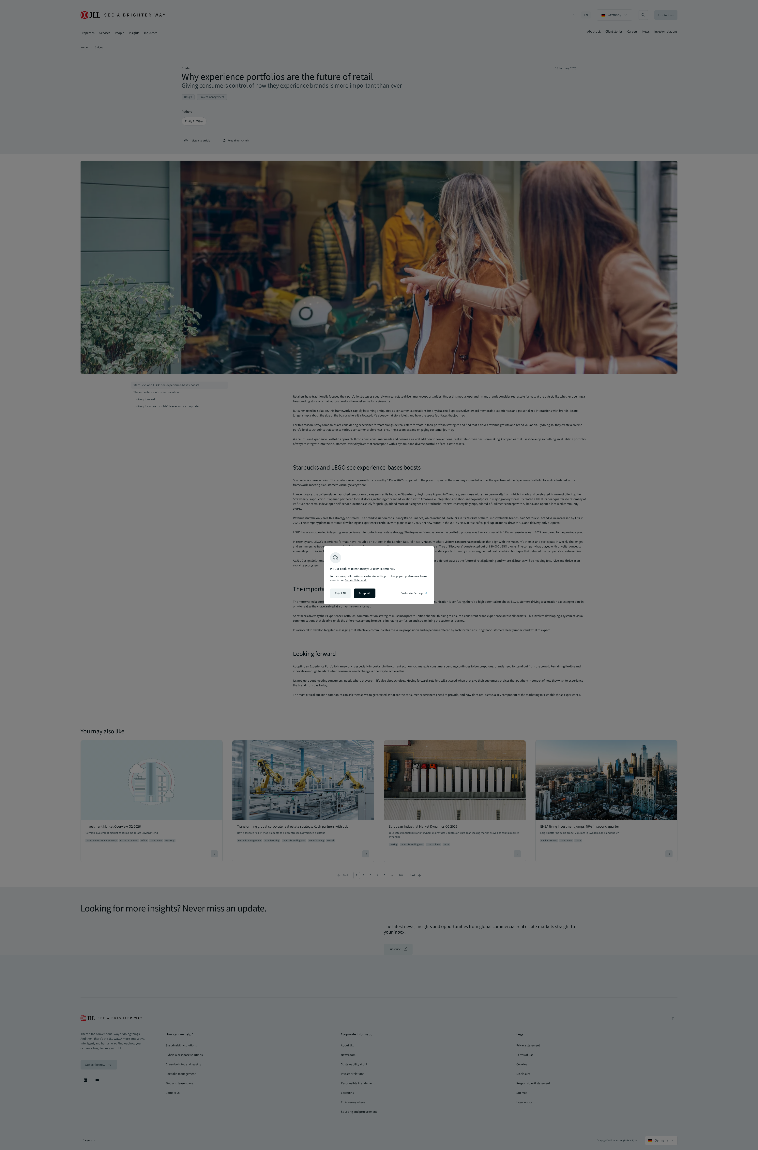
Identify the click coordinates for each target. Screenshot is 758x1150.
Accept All (365, 593)
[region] (379, 575)
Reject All (340, 593)
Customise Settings (414, 593)
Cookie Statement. (356, 580)
